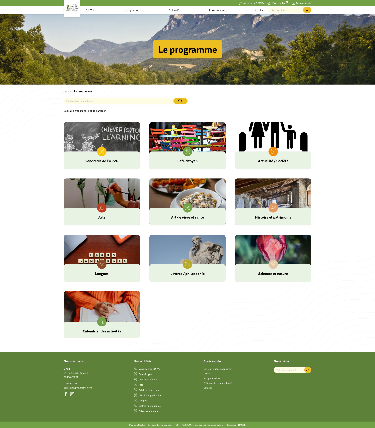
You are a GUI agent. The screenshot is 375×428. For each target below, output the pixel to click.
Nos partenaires (211, 378)
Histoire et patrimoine (150, 395)
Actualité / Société (148, 379)
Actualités (174, 10)
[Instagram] (72, 394)
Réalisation (231, 424)
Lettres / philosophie (149, 405)
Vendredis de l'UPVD (149, 368)
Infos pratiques (217, 10)
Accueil (67, 91)
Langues (143, 400)
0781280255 (70, 383)
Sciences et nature (148, 411)
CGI (177, 424)
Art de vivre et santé (149, 389)
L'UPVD (89, 10)
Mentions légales (137, 424)
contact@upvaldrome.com (78, 387)
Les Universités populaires (217, 368)
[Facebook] (66, 394)
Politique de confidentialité (217, 382)
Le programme (131, 10)
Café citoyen (145, 374)
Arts (140, 384)
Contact (259, 10)
